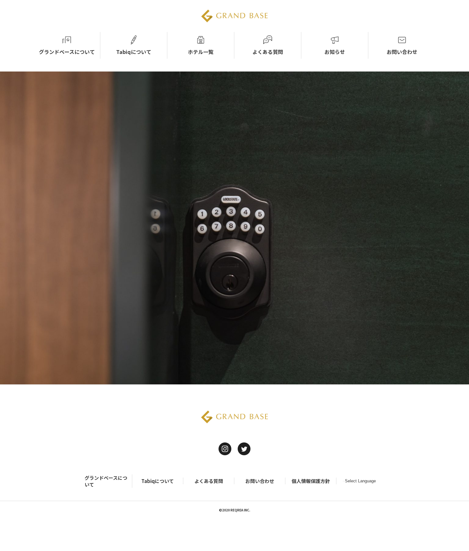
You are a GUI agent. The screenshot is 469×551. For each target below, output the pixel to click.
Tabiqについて (157, 481)
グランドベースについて (106, 481)
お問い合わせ (259, 481)
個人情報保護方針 (311, 481)
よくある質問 (208, 481)
